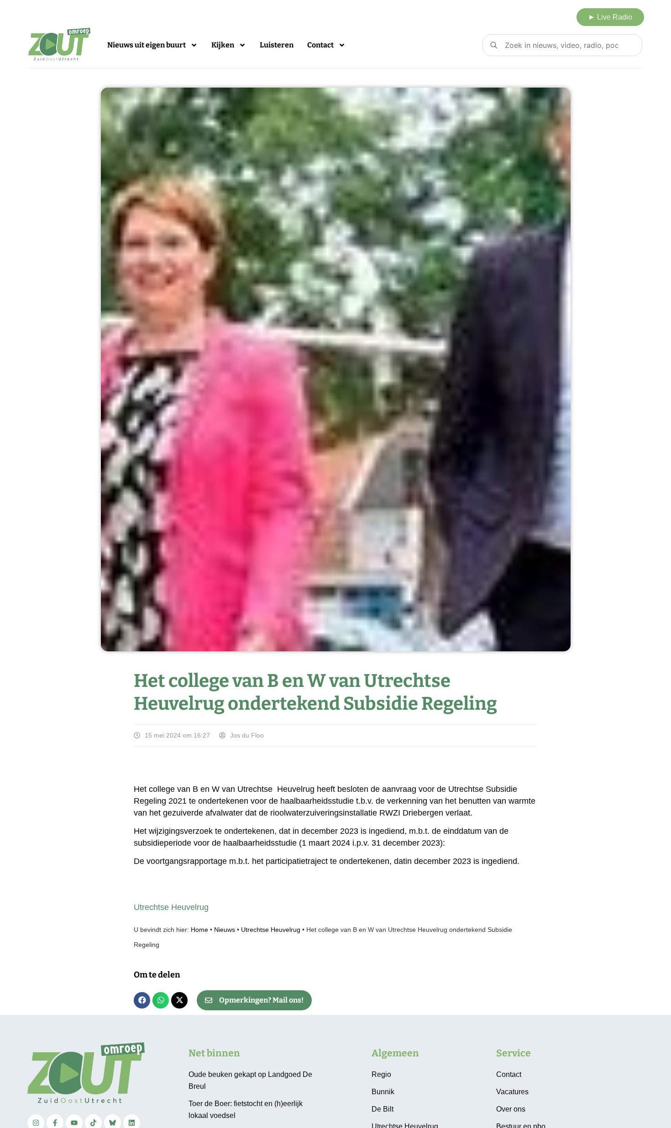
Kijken (222, 45)
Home (199, 929)
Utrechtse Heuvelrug (171, 907)
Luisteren (277, 45)
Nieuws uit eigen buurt (146, 45)
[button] (142, 1000)
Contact (320, 45)
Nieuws (224, 929)
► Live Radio (610, 17)
